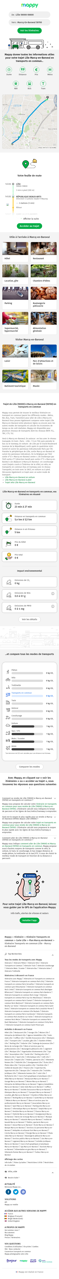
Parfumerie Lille (11, 1076)
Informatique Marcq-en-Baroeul (25, 1109)
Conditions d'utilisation (13, 1247)
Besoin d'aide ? (13, 1178)
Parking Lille (14, 1043)
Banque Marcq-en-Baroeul (15, 1128)
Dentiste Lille (42, 1065)
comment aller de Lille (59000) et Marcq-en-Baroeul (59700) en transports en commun (29, 845)
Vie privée (27, 1247)
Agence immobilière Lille (37, 1035)
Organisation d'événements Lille (34, 1052)
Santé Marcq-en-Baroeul (43, 1098)
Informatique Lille (33, 1057)
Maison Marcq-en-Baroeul (36, 1081)
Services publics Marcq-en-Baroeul (26, 1139)
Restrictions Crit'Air (35, 1162)
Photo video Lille (11, 1065)
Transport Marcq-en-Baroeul (39, 1092)
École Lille (48, 1062)
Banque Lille (25, 1071)
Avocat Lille (9, 1060)
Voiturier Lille (26, 1043)
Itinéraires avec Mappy (13, 979)
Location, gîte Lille (30, 1041)
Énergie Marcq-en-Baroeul (36, 1133)
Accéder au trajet (29, 226)
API (6, 1202)
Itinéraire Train (30, 966)
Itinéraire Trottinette (12, 971)
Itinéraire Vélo (33, 963)
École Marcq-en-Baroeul (43, 1125)
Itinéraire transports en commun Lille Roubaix (22, 1011)
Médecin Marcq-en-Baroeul (16, 1100)
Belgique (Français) (15, 1216)
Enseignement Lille (35, 1062)
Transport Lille (15, 1041)
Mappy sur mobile (11, 1205)
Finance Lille (28, 1068)
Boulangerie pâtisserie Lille (32, 1049)
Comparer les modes (29, 766)
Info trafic (8, 1162)
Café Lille (45, 1057)
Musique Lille (15, 1052)
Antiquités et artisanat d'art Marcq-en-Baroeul (30, 1130)
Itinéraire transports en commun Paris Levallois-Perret (31, 1009)
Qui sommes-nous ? (12, 1230)
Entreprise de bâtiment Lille (15, 1035)
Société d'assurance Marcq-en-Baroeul (35, 1090)
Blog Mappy (9, 1235)
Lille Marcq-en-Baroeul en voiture (20, 477)
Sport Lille (20, 1057)
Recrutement (9, 1233)
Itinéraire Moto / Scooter (15, 968)
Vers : (27, 22)
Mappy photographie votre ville (16, 1254)
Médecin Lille (10, 1057)
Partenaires (15, 1237)
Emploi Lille (19, 1060)
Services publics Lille (27, 1065)
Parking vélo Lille (41, 1054)
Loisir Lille (41, 1073)
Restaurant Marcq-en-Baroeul (36, 1079)
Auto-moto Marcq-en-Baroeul (32, 1087)
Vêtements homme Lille (27, 1073)
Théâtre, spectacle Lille (35, 1060)
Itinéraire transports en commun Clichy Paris (36, 1022)
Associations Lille (16, 1054)
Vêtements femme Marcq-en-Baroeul (19, 1152)
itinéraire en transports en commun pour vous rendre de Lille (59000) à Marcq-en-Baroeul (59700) (29, 806)
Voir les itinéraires (29, 30)
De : (23, 14)
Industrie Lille (37, 1071)
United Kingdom (14, 1221)
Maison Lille (44, 1033)
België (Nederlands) (15, 1219)
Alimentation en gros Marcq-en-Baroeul (30, 1149)
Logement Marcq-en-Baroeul (23, 1141)
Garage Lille (33, 1033)
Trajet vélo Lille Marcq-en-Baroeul (20, 482)
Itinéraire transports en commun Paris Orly (28, 981)
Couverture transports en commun (18, 1251)
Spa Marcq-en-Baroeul (29, 1147)
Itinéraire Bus (32, 968)
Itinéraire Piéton (20, 963)
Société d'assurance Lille (35, 1038)
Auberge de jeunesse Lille (43, 1043)
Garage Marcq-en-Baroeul (15, 1081)
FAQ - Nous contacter (12, 1249)
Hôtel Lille (8, 1033)
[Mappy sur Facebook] (8, 1192)
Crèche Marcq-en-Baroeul (14, 1133)
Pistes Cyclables (20, 1162)
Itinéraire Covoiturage (45, 966)
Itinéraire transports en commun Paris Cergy (21, 995)
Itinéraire (8, 963)
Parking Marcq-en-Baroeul (23, 1098)
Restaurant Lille (20, 1033)
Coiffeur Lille (19, 1038)
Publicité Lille (21, 1062)
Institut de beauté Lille (13, 1068)
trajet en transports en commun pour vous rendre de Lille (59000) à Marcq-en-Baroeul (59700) (29, 825)
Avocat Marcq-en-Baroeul (22, 1125)
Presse (7, 1237)
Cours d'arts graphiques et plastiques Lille (35, 1076)
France (10, 1214)
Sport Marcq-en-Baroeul (22, 1106)
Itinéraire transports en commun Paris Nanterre (33, 992)
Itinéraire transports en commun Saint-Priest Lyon (25, 1025)
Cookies (35, 1247)
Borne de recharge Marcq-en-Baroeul (29, 1117)
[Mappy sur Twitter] (16, 1192)
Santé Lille (29, 1054)
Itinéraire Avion (45, 968)
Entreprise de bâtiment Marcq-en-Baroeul (20, 1084)
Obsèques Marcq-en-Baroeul (16, 1092)
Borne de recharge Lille (14, 1046)
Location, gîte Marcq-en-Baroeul (17, 1095)
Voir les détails (29, 619)
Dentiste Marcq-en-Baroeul (23, 1111)
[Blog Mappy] (23, 1192)
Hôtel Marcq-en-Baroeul (14, 1079)
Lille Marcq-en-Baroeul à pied (18, 480)
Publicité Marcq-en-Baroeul (23, 1114)
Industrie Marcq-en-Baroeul (31, 1120)
